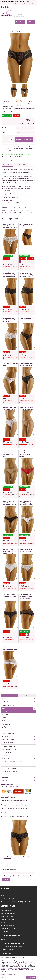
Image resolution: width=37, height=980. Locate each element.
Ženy (9, 695)
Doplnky (5, 777)
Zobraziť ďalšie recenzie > (8, 813)
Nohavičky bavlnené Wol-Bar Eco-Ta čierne (9, 595)
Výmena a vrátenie (20, 4)
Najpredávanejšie (8, 733)
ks (14, 139)
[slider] (19, 101)
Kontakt (34, 4)
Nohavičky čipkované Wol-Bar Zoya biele (9, 408)
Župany (4, 755)
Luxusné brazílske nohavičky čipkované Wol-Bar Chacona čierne (25, 597)
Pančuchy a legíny (8, 740)
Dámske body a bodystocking (12, 765)
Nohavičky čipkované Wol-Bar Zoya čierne (26, 364)
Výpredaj (5, 781)
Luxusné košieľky (8, 752)
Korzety (5, 774)
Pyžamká (5, 702)
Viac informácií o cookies (8, 974)
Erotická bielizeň (8, 743)
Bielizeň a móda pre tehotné (12, 762)
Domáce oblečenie (8, 746)
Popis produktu (7, 164)
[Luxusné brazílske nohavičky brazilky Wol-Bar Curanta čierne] (18, 58)
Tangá (4, 718)
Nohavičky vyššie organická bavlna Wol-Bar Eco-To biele (10, 551)
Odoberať (6, 879)
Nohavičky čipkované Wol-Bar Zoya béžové (26, 408)
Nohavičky (5, 708)
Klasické (5, 711)
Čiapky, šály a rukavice (9, 768)
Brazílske (5, 714)
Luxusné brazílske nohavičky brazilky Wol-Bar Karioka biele (26, 503)
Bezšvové (5, 727)
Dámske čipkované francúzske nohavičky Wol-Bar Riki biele (9, 320)
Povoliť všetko (31, 977)
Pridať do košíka (25, 139)
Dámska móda (6, 736)
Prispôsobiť (4, 977)
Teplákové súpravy (8, 705)
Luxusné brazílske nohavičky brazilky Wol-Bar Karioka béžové (8, 453)
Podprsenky (6, 759)
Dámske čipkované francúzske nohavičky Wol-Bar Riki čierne (26, 275)
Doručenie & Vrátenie (20, 164)
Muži (27, 695)
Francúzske (6, 730)
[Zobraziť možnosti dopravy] (16, 793)
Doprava (28, 4)
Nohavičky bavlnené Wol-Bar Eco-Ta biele (25, 550)
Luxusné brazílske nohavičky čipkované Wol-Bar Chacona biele (10, 647)
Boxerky (5, 721)
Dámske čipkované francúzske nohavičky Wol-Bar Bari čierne (9, 275)
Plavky (4, 699)
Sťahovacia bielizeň (9, 749)
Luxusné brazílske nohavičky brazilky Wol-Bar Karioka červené (25, 453)
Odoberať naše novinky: (9, 870)
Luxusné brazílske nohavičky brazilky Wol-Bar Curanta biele (10, 226)
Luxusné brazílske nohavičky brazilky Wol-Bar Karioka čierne (10, 503)
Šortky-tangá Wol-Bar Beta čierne (26, 225)
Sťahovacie (6, 724)
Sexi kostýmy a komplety (10, 771)
